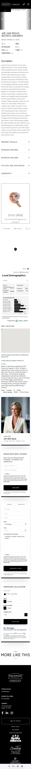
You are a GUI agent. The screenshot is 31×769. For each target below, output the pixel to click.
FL (14, 390)
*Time (5, 528)
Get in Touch (15, 721)
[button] (2, 19)
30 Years (8, 594)
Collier (19, 390)
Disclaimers (15, 729)
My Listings (6, 441)
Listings (9, 390)
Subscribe (15, 488)
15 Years (15, 594)
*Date (5, 521)
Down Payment (8, 605)
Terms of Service (8, 574)
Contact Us (9, 504)
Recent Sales (12, 441)
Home (3, 390)
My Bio (23, 441)
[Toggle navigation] (28, 4)
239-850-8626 (24, 4)
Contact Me (18, 441)
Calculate (15, 621)
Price (5, 599)
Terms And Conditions (15, 733)
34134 (16, 392)
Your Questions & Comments (11, 534)
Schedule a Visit (21, 504)
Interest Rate (7, 612)
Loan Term (7, 590)
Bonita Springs (7, 392)
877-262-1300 (5, 699)
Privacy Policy (7, 481)
